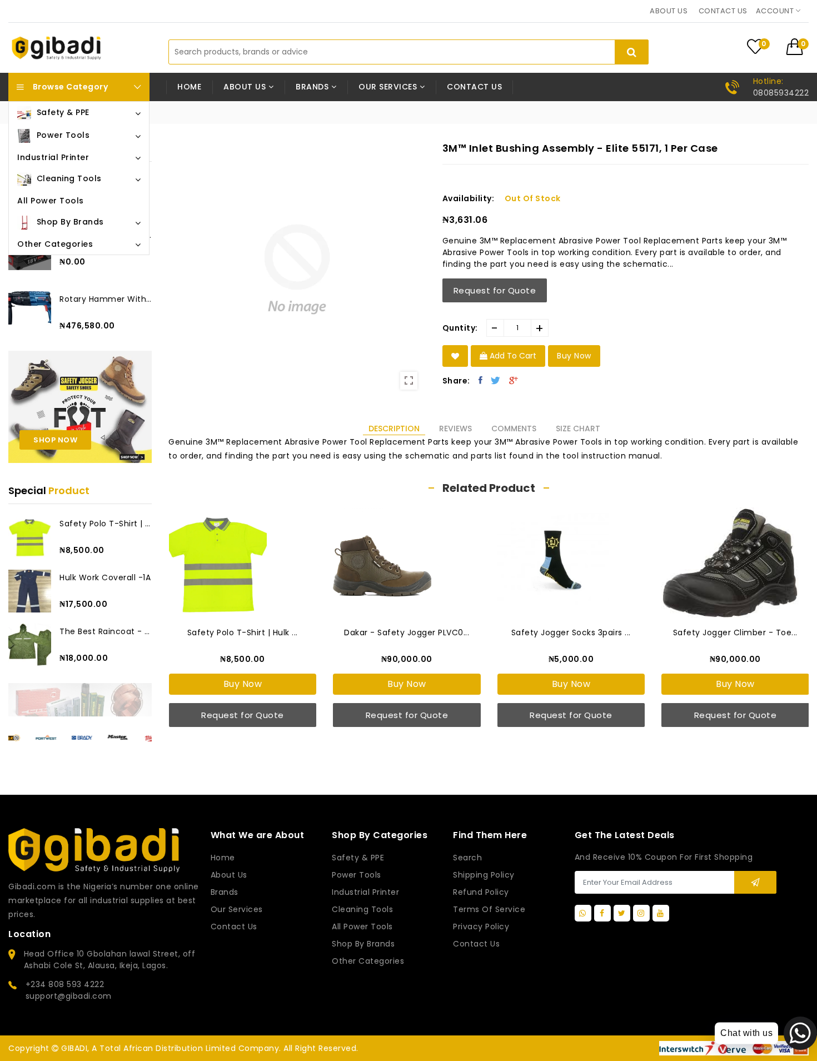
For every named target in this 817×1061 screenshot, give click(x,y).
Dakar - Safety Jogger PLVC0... (406, 632)
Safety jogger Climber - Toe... (735, 632)
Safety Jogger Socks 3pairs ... (571, 632)
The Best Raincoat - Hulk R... (105, 631)
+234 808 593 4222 (65, 984)
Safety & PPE (358, 857)
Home (189, 86)
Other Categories (368, 961)
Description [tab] (394, 428)
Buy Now (242, 684)
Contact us (723, 11)
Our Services (237, 909)
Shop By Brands (363, 943)
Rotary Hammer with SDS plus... (105, 299)
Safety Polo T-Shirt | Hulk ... (105, 523)
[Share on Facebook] (481, 380)
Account (776, 11)
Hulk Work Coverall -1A (105, 577)
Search (467, 857)
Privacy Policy (481, 926)
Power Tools (356, 874)
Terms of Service (489, 909)
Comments (513, 428)
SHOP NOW (55, 440)
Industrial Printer (365, 892)
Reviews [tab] (455, 428)
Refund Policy (481, 892)
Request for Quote (495, 290)
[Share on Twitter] (496, 380)
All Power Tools (362, 926)
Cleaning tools (362, 909)
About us (669, 11)
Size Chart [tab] (578, 428)
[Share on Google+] (514, 380)
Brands (224, 892)
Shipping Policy (484, 874)
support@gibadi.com (69, 996)
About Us (229, 874)
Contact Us (476, 943)
